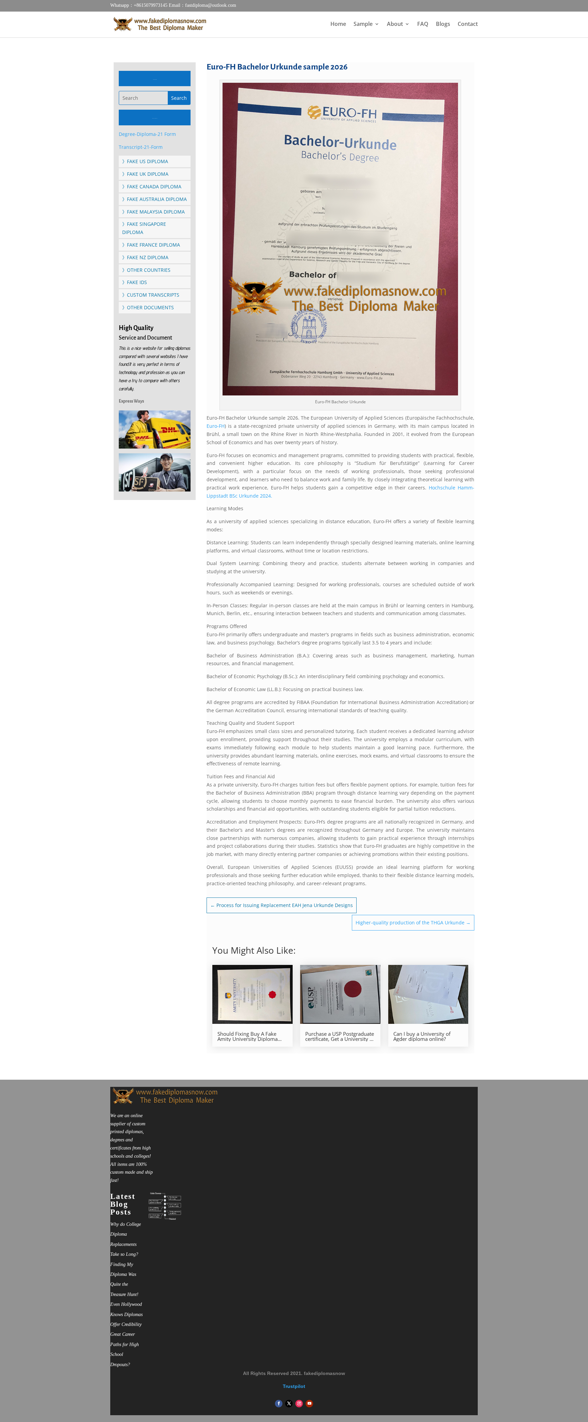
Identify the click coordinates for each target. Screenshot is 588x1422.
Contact (468, 24)
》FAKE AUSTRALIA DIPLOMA (154, 199)
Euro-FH (216, 426)
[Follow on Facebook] (278, 1403)
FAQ (422, 24)
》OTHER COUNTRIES (146, 270)
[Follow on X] (289, 1403)
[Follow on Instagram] (299, 1403)
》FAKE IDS (134, 282)
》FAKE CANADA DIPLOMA (151, 186)
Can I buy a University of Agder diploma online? (422, 1036)
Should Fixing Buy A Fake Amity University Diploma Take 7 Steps (247, 1036)
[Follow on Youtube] (309, 1403)
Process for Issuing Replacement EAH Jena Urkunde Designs (281, 905)
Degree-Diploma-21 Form (147, 134)
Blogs (443, 24)
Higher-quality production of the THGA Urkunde (413, 922)
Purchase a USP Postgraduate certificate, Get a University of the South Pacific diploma (339, 1036)
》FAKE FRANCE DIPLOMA (151, 244)
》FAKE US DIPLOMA (145, 161)
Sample (363, 24)
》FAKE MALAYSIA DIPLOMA (153, 211)
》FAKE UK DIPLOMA (145, 174)
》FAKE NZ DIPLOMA (145, 257)
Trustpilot (294, 1386)
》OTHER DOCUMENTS (148, 307)
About (395, 24)
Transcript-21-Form (141, 147)
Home (338, 24)
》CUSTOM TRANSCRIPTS (150, 295)
